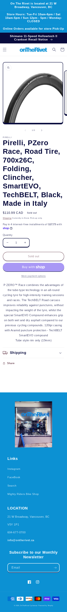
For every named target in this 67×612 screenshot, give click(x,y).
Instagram (13, 468)
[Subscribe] (55, 567)
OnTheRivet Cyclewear (29, 605)
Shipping (7, 218)
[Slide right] (42, 130)
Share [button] (11, 363)
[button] (5, 49)
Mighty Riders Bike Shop (23, 494)
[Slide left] (25, 130)
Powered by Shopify (45, 605)
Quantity (7, 235)
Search (12, 485)
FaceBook (13, 477)
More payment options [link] (33, 276)
